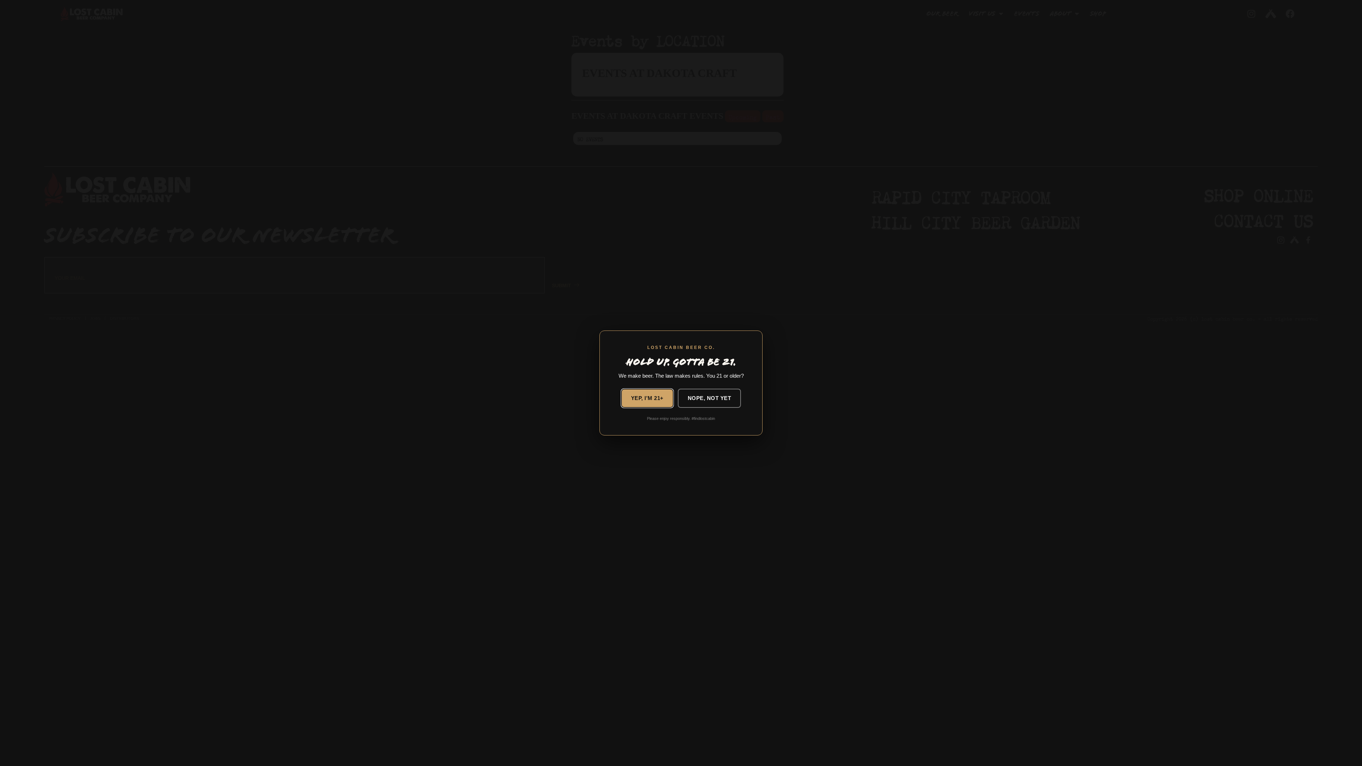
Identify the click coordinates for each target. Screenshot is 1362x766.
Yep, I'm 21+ (647, 398)
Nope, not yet (709, 398)
